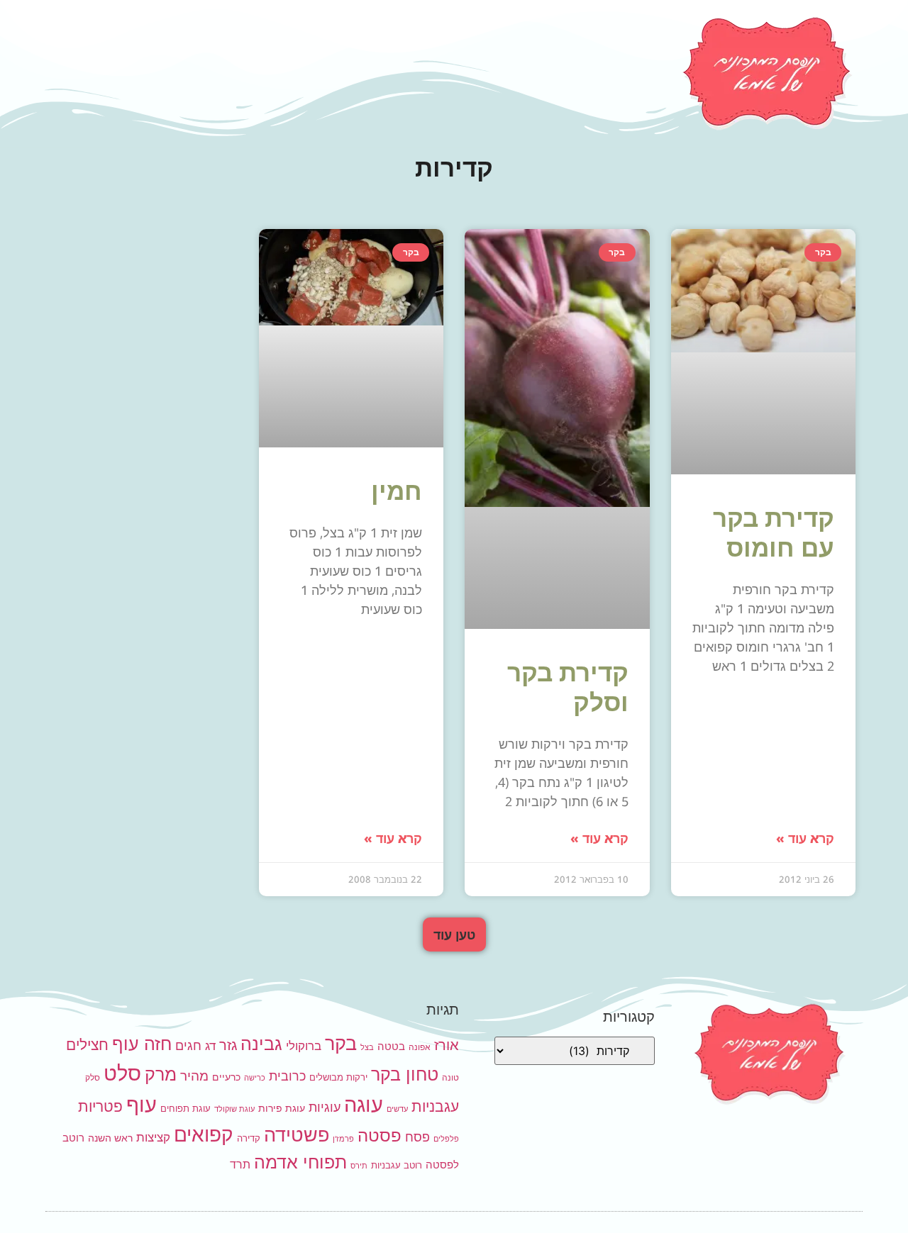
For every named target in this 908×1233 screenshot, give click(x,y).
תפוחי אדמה (300, 1162)
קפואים (203, 1134)
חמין (396, 490)
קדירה (248, 1138)
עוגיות (324, 1107)
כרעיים (226, 1077)
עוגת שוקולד (234, 1109)
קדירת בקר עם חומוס (773, 532)
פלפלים (446, 1139)
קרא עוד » (805, 838)
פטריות (100, 1106)
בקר (341, 1043)
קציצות (153, 1137)
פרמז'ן (343, 1139)
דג (210, 1046)
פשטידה (296, 1134)
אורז (446, 1045)
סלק (92, 1077)
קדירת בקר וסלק (568, 686)
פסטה (380, 1135)
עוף (141, 1104)
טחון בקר (404, 1074)
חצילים (87, 1045)
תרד (240, 1164)
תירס (358, 1166)
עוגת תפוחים (185, 1108)
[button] (454, 934)
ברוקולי (303, 1046)
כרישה (254, 1078)
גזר (228, 1045)
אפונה (420, 1047)
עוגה (363, 1104)
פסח (417, 1136)
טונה (450, 1077)
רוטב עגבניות (396, 1165)
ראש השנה (110, 1138)
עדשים (397, 1109)
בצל (367, 1047)
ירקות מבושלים (338, 1077)
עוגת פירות (281, 1108)
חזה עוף (142, 1043)
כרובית (287, 1075)
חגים (188, 1045)
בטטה (391, 1046)
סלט (122, 1073)
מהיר (194, 1076)
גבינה (261, 1043)
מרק (161, 1074)
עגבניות (435, 1106)
